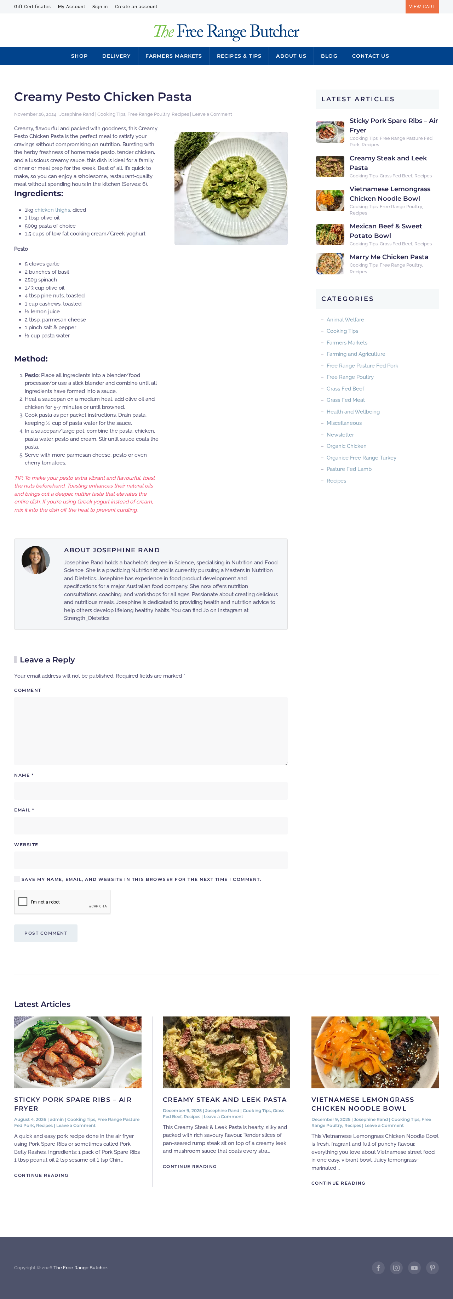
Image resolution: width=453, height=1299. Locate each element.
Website (26, 844)
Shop (79, 56)
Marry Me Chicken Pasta (389, 257)
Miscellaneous (344, 423)
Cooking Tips (111, 114)
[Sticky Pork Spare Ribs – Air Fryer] (330, 132)
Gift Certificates (32, 6)
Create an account (136, 6)
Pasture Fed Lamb (349, 469)
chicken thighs (52, 210)
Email (24, 810)
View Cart (422, 6)
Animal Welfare (345, 320)
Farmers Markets (173, 56)
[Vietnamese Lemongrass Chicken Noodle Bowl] (330, 200)
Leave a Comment (212, 114)
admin (57, 1119)
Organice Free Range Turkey (361, 458)
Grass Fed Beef (396, 175)
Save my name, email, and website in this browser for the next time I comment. (141, 879)
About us (291, 56)
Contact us (370, 56)
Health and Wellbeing (353, 412)
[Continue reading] (78, 1052)
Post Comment (45, 933)
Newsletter (340, 435)
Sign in (100, 6)
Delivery (116, 56)
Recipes (180, 114)
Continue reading (41, 1175)
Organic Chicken (347, 446)
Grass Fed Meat (346, 400)
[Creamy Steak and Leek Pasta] (330, 166)
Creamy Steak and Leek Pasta (225, 1100)
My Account (71, 6)
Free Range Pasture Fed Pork (362, 366)
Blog (329, 56)
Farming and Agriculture (356, 354)
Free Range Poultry (148, 114)
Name (24, 775)
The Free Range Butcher (80, 1267)
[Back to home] (226, 33)
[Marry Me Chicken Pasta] (330, 263)
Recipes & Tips (239, 56)
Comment (27, 690)
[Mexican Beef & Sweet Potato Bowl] (330, 234)
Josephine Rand (76, 114)
